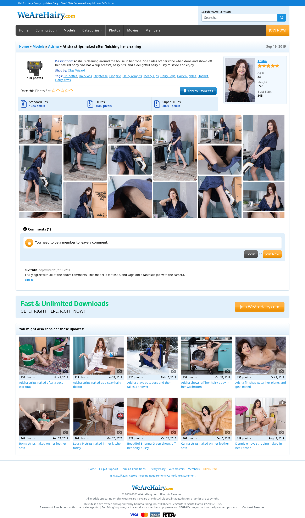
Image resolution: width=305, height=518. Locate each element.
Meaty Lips (151, 76)
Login (250, 254)
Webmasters (176, 469)
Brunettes (70, 76)
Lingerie (115, 76)
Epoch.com (61, 507)
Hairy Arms (63, 80)
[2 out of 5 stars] (58, 90)
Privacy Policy (157, 469)
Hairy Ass (85, 76)
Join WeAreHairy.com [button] (259, 306)
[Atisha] (240, 80)
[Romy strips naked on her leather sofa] (44, 417)
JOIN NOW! (277, 30)
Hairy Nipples (186, 76)
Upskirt (203, 76)
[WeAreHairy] (152, 488)
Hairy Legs (167, 76)
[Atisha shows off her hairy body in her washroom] (206, 355)
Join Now (272, 254)
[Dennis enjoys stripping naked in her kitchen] (260, 417)
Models (69, 30)
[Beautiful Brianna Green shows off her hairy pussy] (152, 417)
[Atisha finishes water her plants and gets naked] (260, 355)
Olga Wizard (76, 70)
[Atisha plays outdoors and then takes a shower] (152, 355)
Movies (132, 30)
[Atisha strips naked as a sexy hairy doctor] (98, 355)
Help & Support (108, 469)
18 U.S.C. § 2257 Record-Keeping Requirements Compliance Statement (152, 475)
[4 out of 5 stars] (67, 90)
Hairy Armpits (132, 76)
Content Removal (253, 507)
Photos (114, 30)
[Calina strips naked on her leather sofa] (206, 417)
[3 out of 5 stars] (62, 90)
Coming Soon (46, 30)
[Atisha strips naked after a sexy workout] (44, 355)
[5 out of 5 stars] (71, 90)
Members (153, 30)
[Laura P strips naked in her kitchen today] (98, 417)
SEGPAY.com (187, 507)
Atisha (53, 46)
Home (23, 30)
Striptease (101, 76)
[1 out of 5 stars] (53, 90)
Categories (90, 30)
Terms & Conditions (133, 469)
